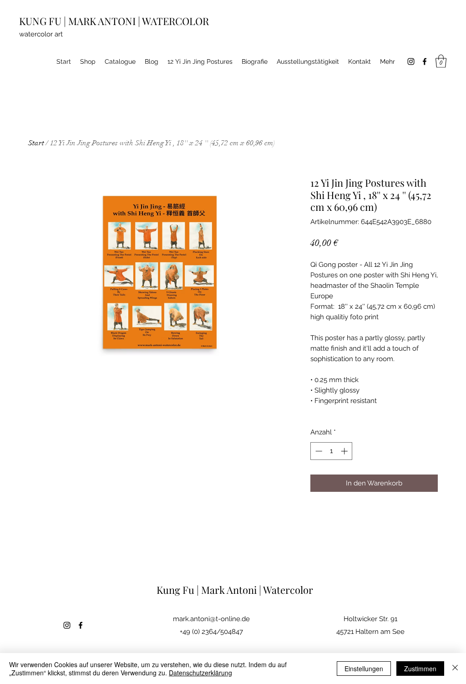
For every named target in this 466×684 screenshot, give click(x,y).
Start (36, 143)
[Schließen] (455, 668)
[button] (441, 61)
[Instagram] (410, 61)
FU (56, 21)
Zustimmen (420, 668)
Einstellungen (363, 668)
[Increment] (345, 451)
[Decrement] (318, 451)
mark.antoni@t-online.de (211, 619)
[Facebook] (424, 61)
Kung (169, 590)
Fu (189, 590)
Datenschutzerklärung (200, 672)
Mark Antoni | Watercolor (257, 590)
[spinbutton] (331, 451)
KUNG (34, 21)
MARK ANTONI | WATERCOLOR (138, 21)
